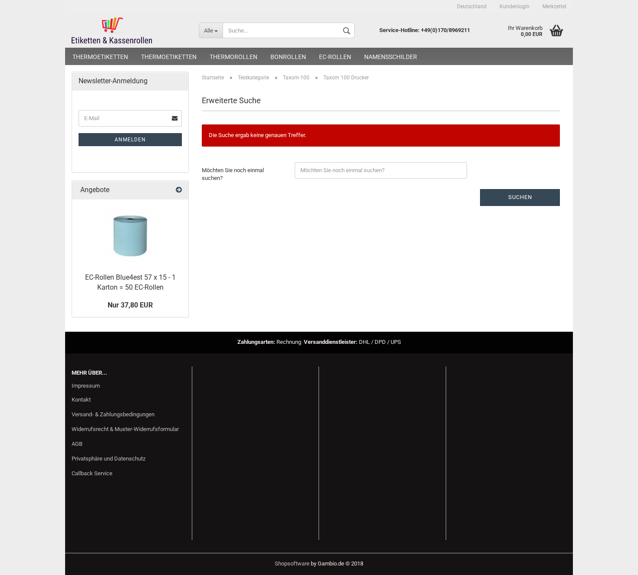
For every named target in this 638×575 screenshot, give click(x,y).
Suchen (520, 197)
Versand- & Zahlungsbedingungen (113, 414)
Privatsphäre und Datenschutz (108, 458)
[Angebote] (179, 190)
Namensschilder (390, 56)
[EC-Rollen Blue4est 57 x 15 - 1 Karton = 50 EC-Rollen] (130, 234)
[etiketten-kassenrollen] (129, 30)
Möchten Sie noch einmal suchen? (233, 174)
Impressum (86, 385)
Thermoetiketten (100, 56)
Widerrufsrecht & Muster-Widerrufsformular (125, 429)
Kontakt (81, 399)
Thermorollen (233, 56)
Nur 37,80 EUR (130, 305)
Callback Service (92, 473)
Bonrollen (288, 56)
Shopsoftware (292, 563)
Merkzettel (554, 6)
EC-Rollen (335, 56)
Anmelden (130, 140)
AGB (77, 444)
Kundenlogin (514, 6)
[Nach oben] (614, 562)
